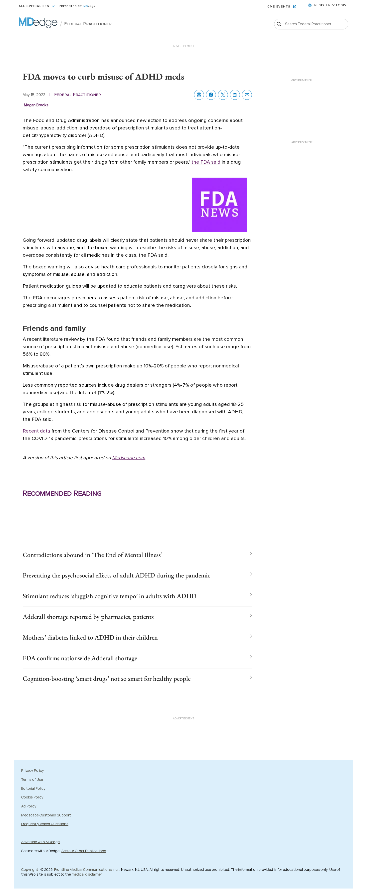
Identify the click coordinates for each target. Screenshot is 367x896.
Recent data (36, 431)
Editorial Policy (33, 788)
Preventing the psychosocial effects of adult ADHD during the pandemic (116, 575)
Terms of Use (32, 779)
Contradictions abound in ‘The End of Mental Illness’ (92, 555)
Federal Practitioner (88, 24)
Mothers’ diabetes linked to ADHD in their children (90, 637)
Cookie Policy (32, 797)
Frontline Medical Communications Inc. (86, 869)
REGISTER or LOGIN (329, 5)
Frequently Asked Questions (44, 823)
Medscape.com (128, 457)
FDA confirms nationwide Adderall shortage (80, 658)
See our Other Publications (83, 850)
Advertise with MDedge (40, 841)
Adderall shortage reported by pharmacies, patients (88, 616)
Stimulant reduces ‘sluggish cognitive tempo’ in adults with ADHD (109, 596)
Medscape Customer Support (46, 815)
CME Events (279, 6)
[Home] (38, 23)
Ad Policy (28, 806)
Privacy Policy (32, 770)
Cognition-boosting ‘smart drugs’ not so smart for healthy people (106, 678)
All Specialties (35, 6)
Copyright (30, 869)
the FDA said (205, 162)
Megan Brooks (36, 105)
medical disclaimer (87, 874)
